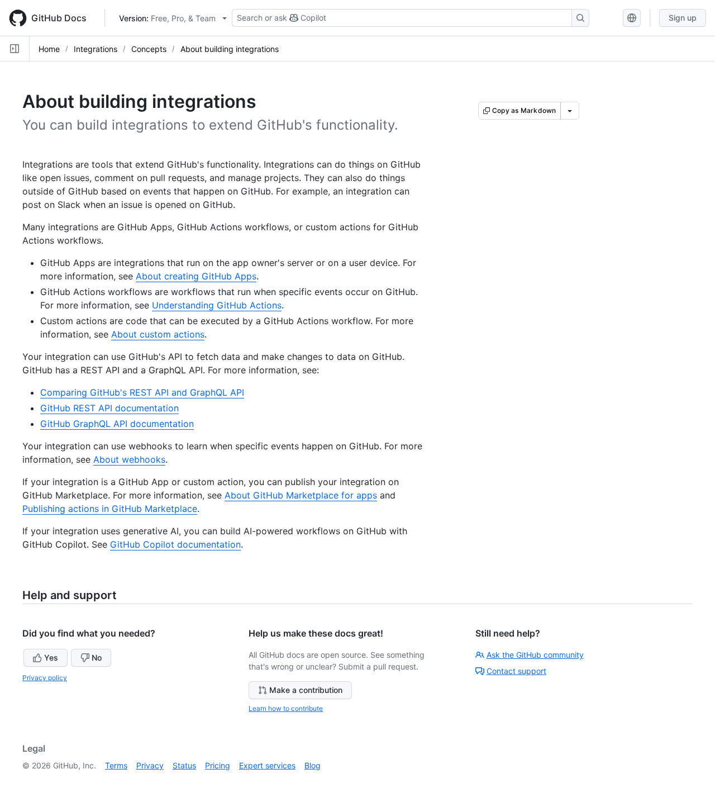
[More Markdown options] (569, 111)
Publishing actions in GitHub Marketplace (109, 508)
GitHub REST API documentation (109, 408)
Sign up (683, 17)
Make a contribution (305, 690)
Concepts (148, 49)
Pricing (217, 765)
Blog (312, 765)
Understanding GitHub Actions (217, 305)
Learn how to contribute (286, 708)
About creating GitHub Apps (196, 276)
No (97, 657)
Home (49, 49)
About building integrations (229, 49)
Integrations (95, 49)
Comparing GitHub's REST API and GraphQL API (142, 392)
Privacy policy (44, 677)
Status (184, 765)
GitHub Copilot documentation (175, 544)
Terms (116, 765)
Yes (51, 657)
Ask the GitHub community (535, 654)
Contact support (516, 671)
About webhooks (129, 459)
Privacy (150, 765)
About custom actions (157, 334)
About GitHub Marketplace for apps (301, 495)
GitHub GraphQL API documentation (117, 423)
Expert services (267, 765)
